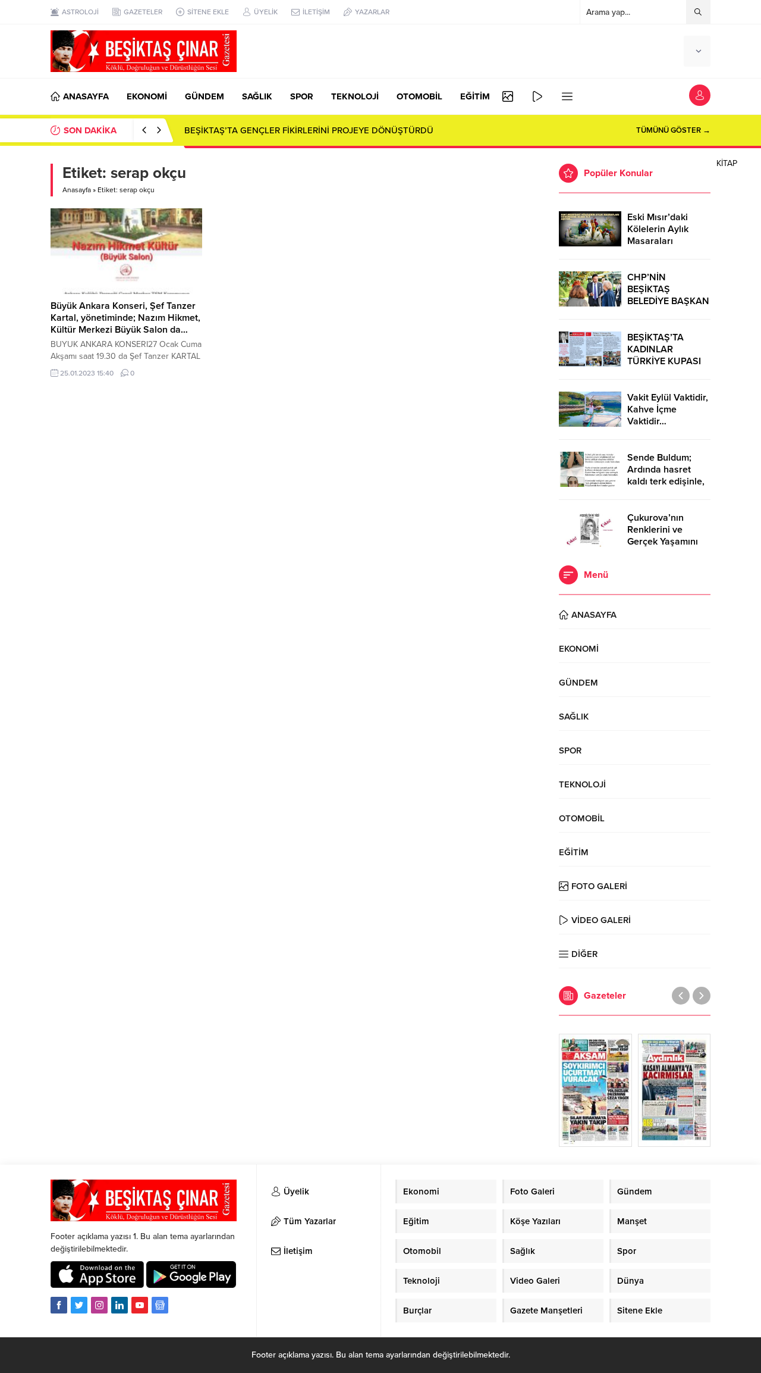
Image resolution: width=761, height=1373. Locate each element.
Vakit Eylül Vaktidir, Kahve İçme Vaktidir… (667, 409)
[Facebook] (59, 1305)
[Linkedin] (119, 1305)
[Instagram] (99, 1305)
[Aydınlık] (674, 1090)
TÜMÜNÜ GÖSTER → (673, 130)
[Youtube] (139, 1305)
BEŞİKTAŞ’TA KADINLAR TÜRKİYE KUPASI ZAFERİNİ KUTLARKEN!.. (664, 361)
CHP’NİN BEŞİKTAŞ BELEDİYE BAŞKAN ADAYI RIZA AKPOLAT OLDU (668, 301)
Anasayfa (76, 190)
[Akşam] (595, 1090)
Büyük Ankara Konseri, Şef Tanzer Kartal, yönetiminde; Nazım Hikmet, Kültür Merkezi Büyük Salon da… (125, 318)
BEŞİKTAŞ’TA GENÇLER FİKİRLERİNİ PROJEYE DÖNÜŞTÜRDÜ (308, 130)
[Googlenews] (160, 1305)
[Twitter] (79, 1305)
